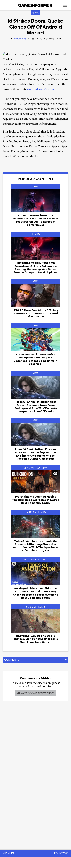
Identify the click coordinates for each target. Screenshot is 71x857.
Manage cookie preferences (36, 693)
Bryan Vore (20, 39)
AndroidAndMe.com (40, 89)
